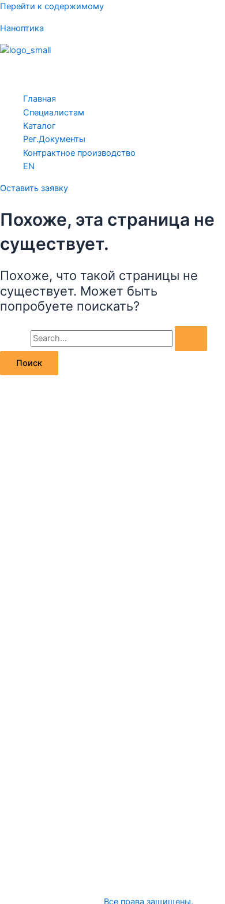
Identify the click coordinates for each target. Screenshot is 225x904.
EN (29, 166)
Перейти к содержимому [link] (52, 6)
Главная (39, 99)
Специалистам (53, 112)
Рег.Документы (54, 139)
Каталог (39, 126)
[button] (112, 70)
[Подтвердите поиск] (191, 338)
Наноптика (22, 28)
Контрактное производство (79, 153)
